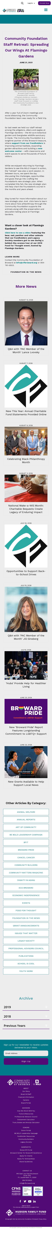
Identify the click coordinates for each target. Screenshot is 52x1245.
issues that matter (26, 933)
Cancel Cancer (26, 857)
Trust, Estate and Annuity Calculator (26, 1122)
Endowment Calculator (26, 1119)
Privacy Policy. (26, 1229)
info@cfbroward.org (27, 1183)
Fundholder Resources (26, 1136)
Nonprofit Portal (26, 1150)
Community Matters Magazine (26, 872)
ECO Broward (26, 888)
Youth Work (26, 971)
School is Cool (26, 963)
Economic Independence (26, 895)
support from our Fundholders (27, 143)
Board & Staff (26, 1094)
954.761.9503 (27, 1180)
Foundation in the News (26, 918)
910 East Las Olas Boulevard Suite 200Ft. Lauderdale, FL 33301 (27, 1175)
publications (26, 956)
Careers (26, 1100)
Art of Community (26, 827)
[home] (12, 10)
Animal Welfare (26, 812)
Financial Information (26, 1097)
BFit (26, 842)
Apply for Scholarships (26, 1159)
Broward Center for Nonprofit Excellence (26, 1153)
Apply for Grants (26, 1156)
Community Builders (26, 865)
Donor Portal (26, 1130)
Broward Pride (26, 850)
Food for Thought (26, 910)
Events (26, 903)
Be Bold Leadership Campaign (26, 835)
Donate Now (44, 3)
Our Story (26, 1091)
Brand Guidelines (26, 1162)
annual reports (26, 819)
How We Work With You (26, 1111)
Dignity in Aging (26, 880)
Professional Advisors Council (26, 948)
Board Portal (26, 1103)
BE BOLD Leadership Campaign (26, 1133)
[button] (31, 3)
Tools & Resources (26, 1114)
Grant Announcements (26, 925)
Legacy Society (26, 941)
